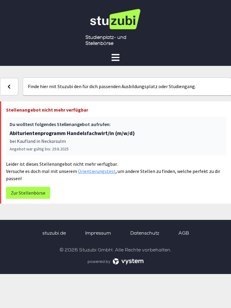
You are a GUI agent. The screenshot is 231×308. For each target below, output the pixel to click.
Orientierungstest (97, 171)
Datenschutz (144, 233)
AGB (183, 233)
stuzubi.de (54, 233)
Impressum (98, 233)
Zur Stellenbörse (28, 193)
